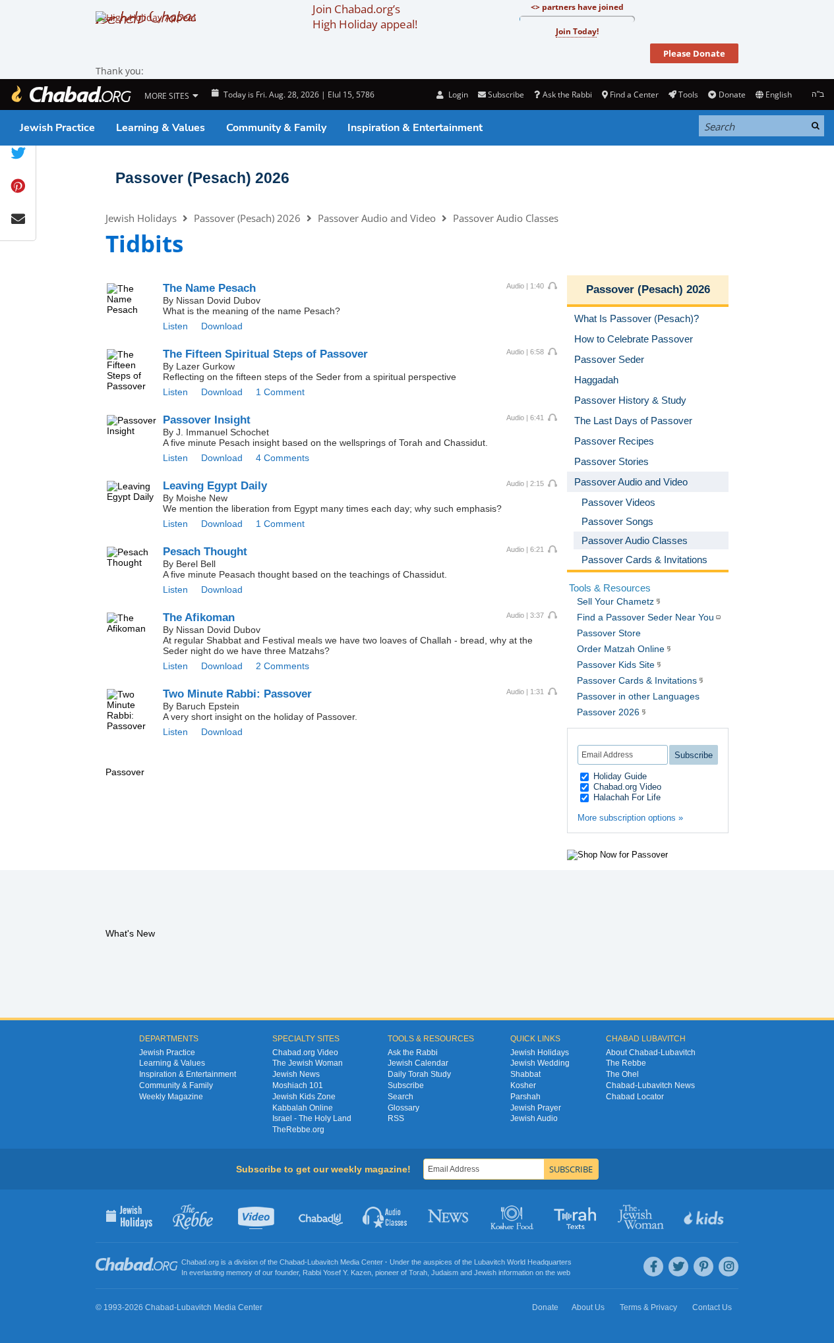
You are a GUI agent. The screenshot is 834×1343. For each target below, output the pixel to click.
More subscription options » (630, 818)
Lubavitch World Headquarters (523, 1262)
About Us (588, 1307)
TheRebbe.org (298, 1129)
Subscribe (406, 1085)
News (449, 1215)
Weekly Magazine (171, 1096)
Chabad (292, 1262)
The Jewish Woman (307, 1063)
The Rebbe (626, 1063)
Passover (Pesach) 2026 (202, 177)
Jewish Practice (57, 128)
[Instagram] (728, 1266)
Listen (175, 326)
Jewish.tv (257, 1215)
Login (456, 94)
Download (222, 326)
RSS (396, 1118)
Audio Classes (385, 1215)
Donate (732, 94)
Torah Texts (577, 1215)
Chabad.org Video (626, 787)
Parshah (525, 1096)
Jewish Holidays (141, 218)
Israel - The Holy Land (311, 1118)
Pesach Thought (205, 551)
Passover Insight (207, 420)
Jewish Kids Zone (304, 1096)
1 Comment (280, 392)
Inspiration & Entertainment (415, 128)
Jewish (485, 1272)
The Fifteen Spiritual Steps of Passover (265, 354)
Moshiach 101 (297, 1085)
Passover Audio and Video (377, 218)
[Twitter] (678, 1266)
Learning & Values (160, 128)
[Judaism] (70, 94)
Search (400, 1096)
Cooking (513, 1215)
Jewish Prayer (535, 1107)
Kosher (523, 1085)
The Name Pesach (209, 288)
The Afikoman (199, 617)
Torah (418, 1272)
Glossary (403, 1107)
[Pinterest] (703, 1266)
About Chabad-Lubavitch (651, 1052)
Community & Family (276, 128)
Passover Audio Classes (505, 218)
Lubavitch (322, 1262)
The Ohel (622, 1074)
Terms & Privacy (648, 1307)
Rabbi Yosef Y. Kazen (337, 1272)
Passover (237, 694)
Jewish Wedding (540, 1063)
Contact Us (712, 1307)
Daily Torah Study (419, 1074)
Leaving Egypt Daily (215, 486)
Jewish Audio (534, 1118)
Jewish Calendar (418, 1063)
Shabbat (525, 1074)
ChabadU (321, 1215)
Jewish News (296, 1074)
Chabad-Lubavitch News (650, 1085)
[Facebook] (653, 1266)
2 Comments (282, 666)
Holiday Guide (619, 776)
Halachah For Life (626, 797)
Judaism (444, 1272)
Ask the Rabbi (567, 94)
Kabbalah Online (302, 1107)
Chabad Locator (635, 1096)
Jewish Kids (705, 1215)
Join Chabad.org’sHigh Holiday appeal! (365, 16)
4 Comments (282, 457)
